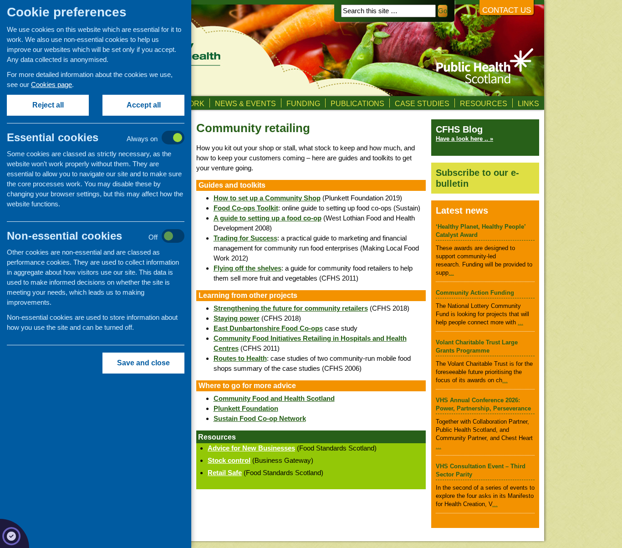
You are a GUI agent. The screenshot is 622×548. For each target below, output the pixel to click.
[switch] (105, 138)
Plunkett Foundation (246, 408)
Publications (357, 103)
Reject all (48, 105)
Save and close (143, 363)
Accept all (144, 105)
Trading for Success (245, 238)
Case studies (422, 103)
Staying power (237, 318)
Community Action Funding (475, 292)
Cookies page (51, 84)
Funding (303, 103)
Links (528, 103)
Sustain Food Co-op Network (260, 418)
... (451, 272)
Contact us (506, 10)
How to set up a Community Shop (267, 198)
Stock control (229, 460)
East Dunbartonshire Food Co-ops (268, 328)
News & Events (245, 103)
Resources (483, 103)
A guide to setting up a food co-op (267, 218)
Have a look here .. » (464, 138)
